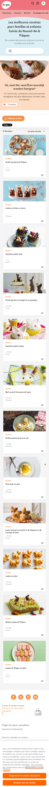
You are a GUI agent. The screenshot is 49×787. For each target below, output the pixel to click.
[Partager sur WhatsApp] (28, 697)
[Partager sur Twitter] (20, 697)
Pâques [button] (6, 125)
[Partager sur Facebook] (13, 697)
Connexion (12, 104)
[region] (24, 764)
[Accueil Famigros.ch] (6, 5)
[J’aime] (42, 175)
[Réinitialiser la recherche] (39, 51)
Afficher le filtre (15, 118)
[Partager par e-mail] (35, 697)
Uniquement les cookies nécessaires (24, 776)
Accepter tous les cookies (24, 783)
